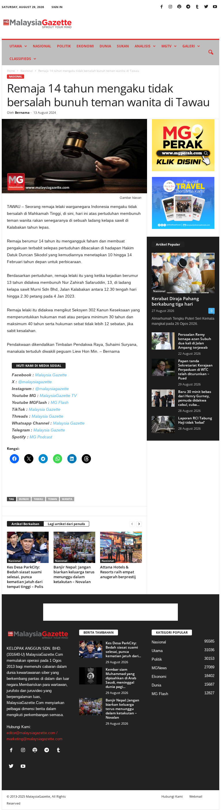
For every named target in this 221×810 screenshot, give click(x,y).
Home (11, 71)
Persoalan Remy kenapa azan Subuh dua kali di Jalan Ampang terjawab (194, 341)
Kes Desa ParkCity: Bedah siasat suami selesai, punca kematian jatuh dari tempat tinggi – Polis (25, 576)
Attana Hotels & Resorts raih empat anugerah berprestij (118, 571)
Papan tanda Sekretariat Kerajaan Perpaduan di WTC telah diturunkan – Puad (195, 369)
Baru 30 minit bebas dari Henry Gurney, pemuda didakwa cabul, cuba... (194, 398)
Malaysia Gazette (51, 375)
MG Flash (59, 402)
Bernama (22, 112)
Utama (15, 46)
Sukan (123, 46)
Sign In (57, 7)
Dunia (105, 46)
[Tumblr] (197, 7)
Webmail (195, 796)
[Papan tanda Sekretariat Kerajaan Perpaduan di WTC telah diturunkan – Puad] (163, 367)
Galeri (188, 46)
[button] (210, 52)
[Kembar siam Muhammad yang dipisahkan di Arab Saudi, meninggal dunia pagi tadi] (90, 675)
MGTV (166, 46)
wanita (67, 499)
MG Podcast (41, 437)
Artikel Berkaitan (25, 524)
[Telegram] (188, 7)
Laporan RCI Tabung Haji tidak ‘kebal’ (195, 420)
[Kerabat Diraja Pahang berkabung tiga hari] (183, 273)
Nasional (42, 46)
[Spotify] (179, 7)
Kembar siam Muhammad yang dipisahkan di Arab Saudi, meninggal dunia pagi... (121, 678)
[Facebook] (161, 7)
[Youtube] (215, 7)
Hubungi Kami (172, 796)
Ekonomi (85, 46)
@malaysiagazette (35, 381)
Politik (64, 46)
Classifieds (20, 58)
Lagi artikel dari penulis (66, 524)
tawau (38, 499)
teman (52, 499)
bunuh (24, 499)
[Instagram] (170, 7)
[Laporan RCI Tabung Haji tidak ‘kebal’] (163, 424)
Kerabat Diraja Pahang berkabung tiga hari (175, 301)
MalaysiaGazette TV (58, 395)
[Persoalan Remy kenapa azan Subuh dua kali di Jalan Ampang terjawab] (163, 341)
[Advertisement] (74, 482)
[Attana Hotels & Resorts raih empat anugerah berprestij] (121, 547)
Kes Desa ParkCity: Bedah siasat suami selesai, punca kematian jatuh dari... (123, 649)
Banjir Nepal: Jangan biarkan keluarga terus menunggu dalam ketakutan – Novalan (74, 574)
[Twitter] (206, 7)
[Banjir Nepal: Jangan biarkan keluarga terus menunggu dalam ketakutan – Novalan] (74, 547)
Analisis (142, 46)
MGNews (159, 668)
